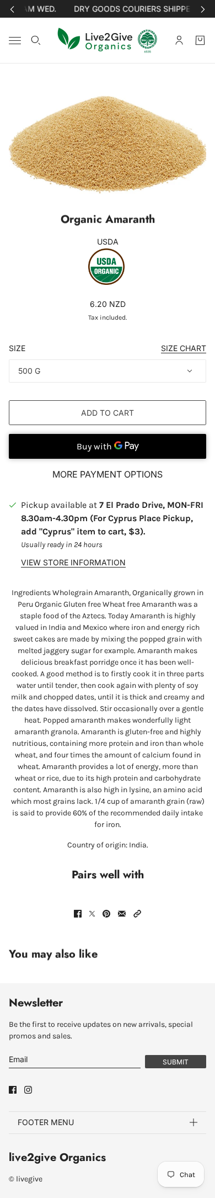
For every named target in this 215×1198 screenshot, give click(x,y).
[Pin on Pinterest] (106, 914)
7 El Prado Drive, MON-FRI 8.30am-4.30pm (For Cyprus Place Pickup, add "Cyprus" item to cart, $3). (112, 518)
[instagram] (28, 1090)
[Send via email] (122, 914)
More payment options (107, 474)
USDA (108, 241)
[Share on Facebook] (78, 914)
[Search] (36, 40)
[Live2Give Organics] (107, 40)
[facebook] (13, 1090)
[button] (137, 914)
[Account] (179, 40)
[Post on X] (92, 914)
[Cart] (200, 40)
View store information (73, 562)
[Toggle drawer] (15, 40)
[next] (203, 9)
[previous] (12, 9)
